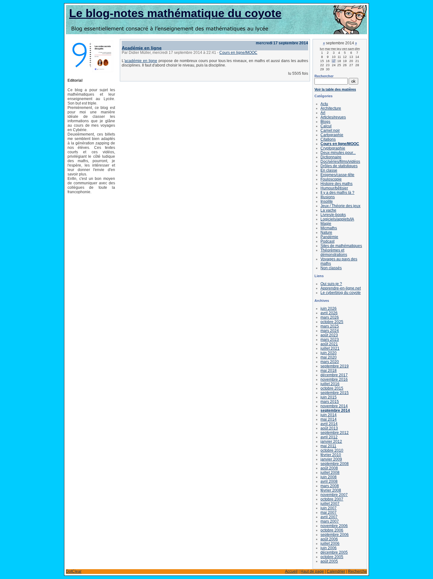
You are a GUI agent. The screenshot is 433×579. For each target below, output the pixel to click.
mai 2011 (328, 446)
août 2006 (329, 539)
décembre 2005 (334, 552)
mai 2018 (328, 370)
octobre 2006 (331, 530)
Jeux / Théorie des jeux (340, 206)
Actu (324, 104)
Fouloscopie (331, 179)
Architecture (330, 108)
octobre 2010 (331, 450)
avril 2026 (329, 313)
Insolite (326, 201)
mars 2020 (329, 361)
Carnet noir (330, 130)
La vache (328, 210)
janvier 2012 (331, 441)
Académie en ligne (142, 47)
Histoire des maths (336, 183)
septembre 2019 (334, 366)
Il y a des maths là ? (337, 192)
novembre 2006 (334, 526)
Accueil (291, 571)
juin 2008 (328, 477)
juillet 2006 (329, 543)
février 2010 (330, 455)
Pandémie (329, 237)
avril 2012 (329, 437)
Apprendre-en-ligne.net (340, 288)
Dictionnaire (330, 157)
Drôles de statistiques (339, 166)
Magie (325, 223)
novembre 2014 (334, 406)
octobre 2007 (331, 499)
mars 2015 (329, 401)
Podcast (327, 241)
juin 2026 (328, 308)
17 (333, 60)
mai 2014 (328, 419)
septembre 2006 (334, 534)
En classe (328, 170)
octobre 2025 (331, 322)
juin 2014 (328, 415)
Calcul (326, 126)
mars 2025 (329, 326)
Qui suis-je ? (331, 284)
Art (322, 113)
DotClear (73, 571)
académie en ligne (141, 61)
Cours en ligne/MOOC (238, 52)
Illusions (327, 197)
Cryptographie (332, 148)
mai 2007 (328, 512)
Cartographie (331, 135)
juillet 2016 (329, 384)
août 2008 (329, 468)
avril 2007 (329, 517)
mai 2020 (328, 357)
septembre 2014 (335, 410)
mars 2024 (329, 330)
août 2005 (329, 561)
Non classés (331, 268)
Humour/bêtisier (334, 188)
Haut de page (312, 571)
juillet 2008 (329, 472)
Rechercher (323, 76)
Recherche (357, 571)
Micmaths (328, 228)
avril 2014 (329, 424)
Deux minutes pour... (338, 152)
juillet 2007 (329, 503)
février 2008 (330, 490)
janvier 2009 (331, 459)
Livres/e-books (333, 215)
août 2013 (329, 428)
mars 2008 (329, 486)
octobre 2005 (331, 557)
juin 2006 (328, 548)
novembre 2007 (334, 495)
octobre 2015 (331, 388)
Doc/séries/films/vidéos (340, 161)
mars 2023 (329, 339)
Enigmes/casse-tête (337, 175)
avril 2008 (329, 481)
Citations (328, 139)
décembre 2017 (334, 375)
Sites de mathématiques (341, 246)
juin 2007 (328, 508)
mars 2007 (329, 521)
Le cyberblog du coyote (340, 292)
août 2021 (329, 344)
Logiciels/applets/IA (337, 219)
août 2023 (329, 335)
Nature (326, 232)
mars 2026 (329, 317)
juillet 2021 (329, 348)
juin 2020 (328, 353)
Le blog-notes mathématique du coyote (175, 13)
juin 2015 (328, 397)
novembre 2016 (334, 379)
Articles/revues (333, 117)
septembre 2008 (334, 463)
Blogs (325, 121)
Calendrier (336, 571)
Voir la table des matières (335, 89)
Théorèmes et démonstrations (333, 252)
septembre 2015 (334, 393)
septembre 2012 (334, 432)
